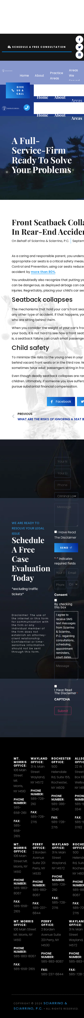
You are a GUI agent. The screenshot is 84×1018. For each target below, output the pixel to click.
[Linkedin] (79, 55)
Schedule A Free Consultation (39, 47)
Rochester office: (61, 760)
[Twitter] (79, 47)
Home (24, 75)
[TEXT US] (74, 17)
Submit (63, 711)
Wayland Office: (39, 760)
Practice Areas (56, 76)
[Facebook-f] (79, 39)
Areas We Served (74, 75)
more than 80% (43, 272)
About (39, 75)
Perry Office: (39, 846)
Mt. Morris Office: (20, 762)
